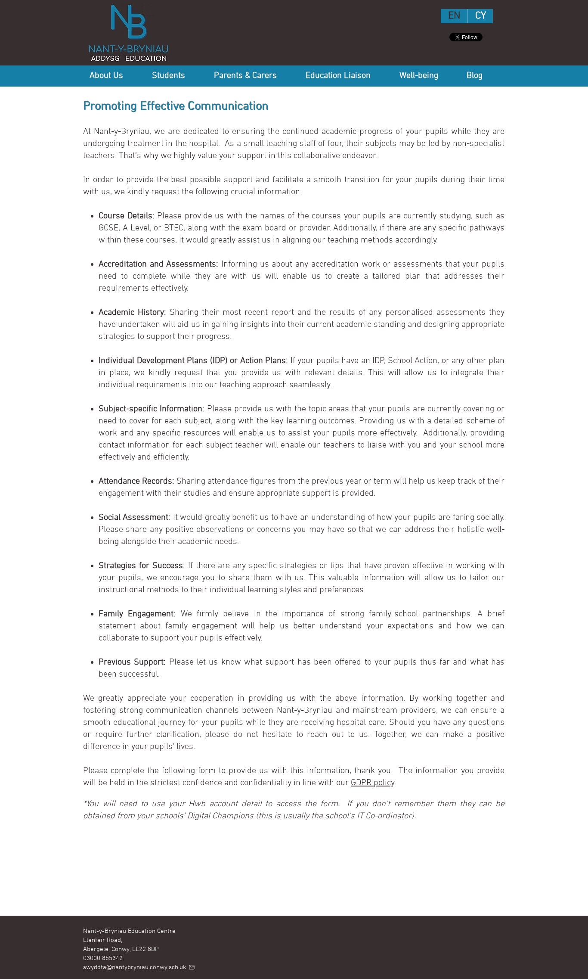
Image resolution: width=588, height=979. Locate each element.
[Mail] (192, 967)
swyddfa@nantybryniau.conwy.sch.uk (134, 967)
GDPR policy (372, 783)
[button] (114, 75)
